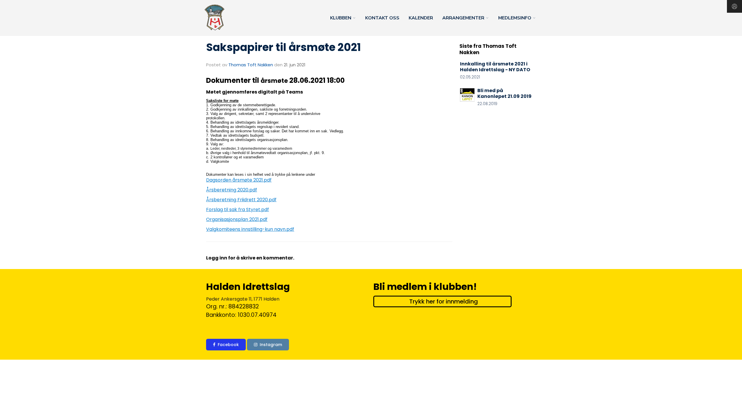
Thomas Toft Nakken (250, 65)
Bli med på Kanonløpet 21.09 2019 (504, 93)
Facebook (228, 345)
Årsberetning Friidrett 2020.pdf (241, 199)
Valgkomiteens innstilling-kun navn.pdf (250, 229)
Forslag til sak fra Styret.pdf (237, 209)
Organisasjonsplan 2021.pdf (237, 219)
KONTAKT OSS (382, 18)
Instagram (271, 345)
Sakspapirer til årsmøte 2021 (283, 47)
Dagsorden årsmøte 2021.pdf (239, 180)
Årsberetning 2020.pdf (231, 189)
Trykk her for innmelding (443, 301)
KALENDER (421, 18)
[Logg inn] (734, 6)
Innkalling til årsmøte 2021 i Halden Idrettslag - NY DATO (495, 67)
